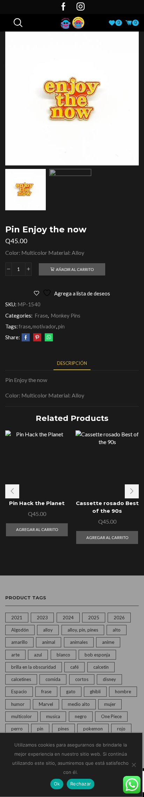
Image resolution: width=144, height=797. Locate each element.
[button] (14, 100)
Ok (57, 783)
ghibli (95, 691)
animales (79, 642)
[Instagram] (81, 7)
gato (70, 691)
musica (53, 716)
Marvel (46, 704)
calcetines (21, 679)
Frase (41, 315)
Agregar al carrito (37, 529)
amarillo (19, 642)
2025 (93, 617)
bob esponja (97, 655)
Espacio (19, 691)
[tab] (72, 363)
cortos (81, 679)
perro (17, 728)
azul (38, 655)
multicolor (21, 716)
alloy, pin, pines (82, 630)
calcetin (101, 667)
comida (52, 679)
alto (117, 630)
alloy (48, 630)
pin (61, 326)
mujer (110, 704)
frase (25, 326)
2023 (42, 617)
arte (15, 655)
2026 (119, 617)
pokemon (93, 728)
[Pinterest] (37, 337)
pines (63, 728)
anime (108, 642)
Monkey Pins (65, 315)
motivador (44, 326)
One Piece (111, 716)
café (74, 667)
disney (109, 679)
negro (81, 716)
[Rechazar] (133, 764)
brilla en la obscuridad (33, 667)
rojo (121, 728)
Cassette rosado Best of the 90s (107, 507)
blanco (63, 655)
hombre (123, 691)
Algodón (20, 630)
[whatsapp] (48, 337)
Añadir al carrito (75, 269)
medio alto (79, 704)
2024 (68, 617)
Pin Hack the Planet (37, 503)
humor (17, 704)
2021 (16, 617)
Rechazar (80, 783)
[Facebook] (63, 7)
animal (48, 642)
